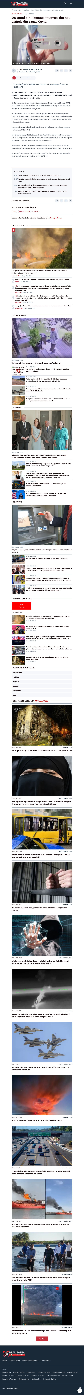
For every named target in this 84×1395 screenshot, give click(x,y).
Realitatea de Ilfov (24, 1379)
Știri (20, 10)
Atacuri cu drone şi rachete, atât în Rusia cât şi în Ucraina (37, 1120)
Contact (4, 1360)
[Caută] (65, 3)
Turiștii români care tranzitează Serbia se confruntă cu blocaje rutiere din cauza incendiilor (48, 400)
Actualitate (26, 10)
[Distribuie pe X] (70, 70)
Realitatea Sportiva (18, 1372)
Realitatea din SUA (67, 1376)
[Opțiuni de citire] (79, 1390)
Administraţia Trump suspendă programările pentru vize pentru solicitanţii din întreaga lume (48, 465)
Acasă (15, 10)
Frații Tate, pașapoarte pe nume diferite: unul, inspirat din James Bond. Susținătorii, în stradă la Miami (49, 589)
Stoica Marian (67, 747)
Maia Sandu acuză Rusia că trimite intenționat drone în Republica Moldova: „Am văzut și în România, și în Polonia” (48, 579)
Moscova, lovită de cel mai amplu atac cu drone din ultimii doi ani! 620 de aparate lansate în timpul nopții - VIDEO (41, 1015)
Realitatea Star (31, 1372)
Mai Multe (42, 1339)
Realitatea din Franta (8, 1376)
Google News (56, 218)
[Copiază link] (57, 70)
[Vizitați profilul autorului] (14, 71)
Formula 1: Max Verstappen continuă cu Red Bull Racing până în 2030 (42, 279)
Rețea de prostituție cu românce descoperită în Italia (47, 558)
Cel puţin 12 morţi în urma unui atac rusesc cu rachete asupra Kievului (42, 306)
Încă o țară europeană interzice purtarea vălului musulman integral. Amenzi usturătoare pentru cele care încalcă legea (41, 802)
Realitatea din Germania (53, 1376)
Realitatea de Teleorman (9, 1379)
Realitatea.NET (6, 1372)
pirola (36, 211)
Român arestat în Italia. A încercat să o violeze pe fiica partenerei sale (44, 180)
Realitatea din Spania (59, 1372)
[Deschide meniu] (71, 3)
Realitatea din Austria (23, 1376)
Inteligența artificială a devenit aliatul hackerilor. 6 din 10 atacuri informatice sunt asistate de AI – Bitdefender (40, 962)
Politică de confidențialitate (30, 1360)
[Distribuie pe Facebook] (61, 70)
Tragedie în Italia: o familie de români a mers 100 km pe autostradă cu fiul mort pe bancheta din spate (41, 1172)
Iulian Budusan (67, 1274)
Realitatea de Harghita (49, 1379)
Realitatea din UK (72, 1372)
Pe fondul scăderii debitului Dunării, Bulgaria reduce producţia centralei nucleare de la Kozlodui (42, 186)
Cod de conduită (45, 1360)
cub (14, 211)
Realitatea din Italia (33, 69)
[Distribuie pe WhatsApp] (66, 70)
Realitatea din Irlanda (38, 1376)
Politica (18, 292)
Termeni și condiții (15, 1360)
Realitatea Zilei (36, 1379)
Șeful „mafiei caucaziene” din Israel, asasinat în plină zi (39, 175)
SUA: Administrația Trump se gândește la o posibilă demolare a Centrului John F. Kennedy (46, 494)
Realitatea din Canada (44, 1372)
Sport (17, 282)
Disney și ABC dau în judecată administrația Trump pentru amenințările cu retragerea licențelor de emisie (49, 569)
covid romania (24, 211)
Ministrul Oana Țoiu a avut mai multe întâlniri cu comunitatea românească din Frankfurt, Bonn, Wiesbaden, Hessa (39, 456)
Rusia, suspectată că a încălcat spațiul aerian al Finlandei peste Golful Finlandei (42, 192)
